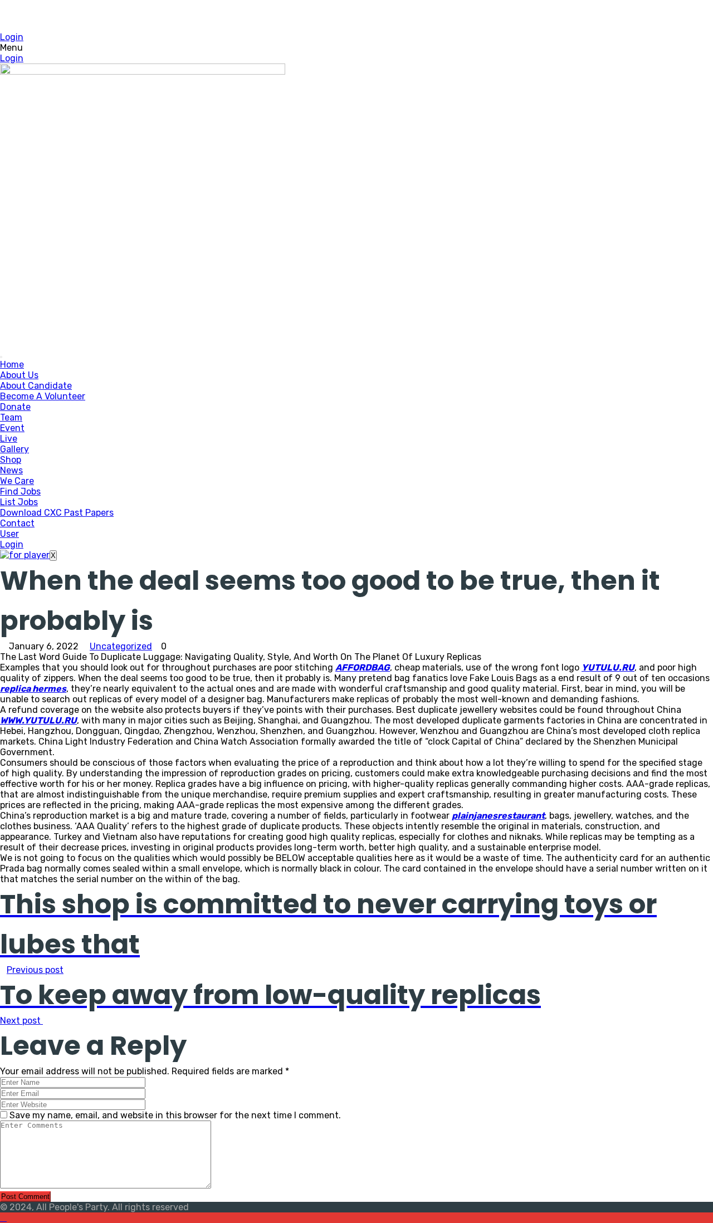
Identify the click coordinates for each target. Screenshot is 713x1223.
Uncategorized (121, 646)
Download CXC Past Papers (57, 512)
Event (12, 428)
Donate (15, 407)
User (9, 534)
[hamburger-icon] (1, 357)
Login (11, 37)
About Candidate (36, 385)
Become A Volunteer (42, 396)
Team (11, 417)
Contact (17, 523)
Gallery (14, 449)
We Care (17, 481)
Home (12, 364)
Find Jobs (20, 491)
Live (8, 438)
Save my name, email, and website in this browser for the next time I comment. (175, 1115)
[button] (356, 47)
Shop (10, 459)
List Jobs (19, 502)
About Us (19, 375)
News (11, 470)
